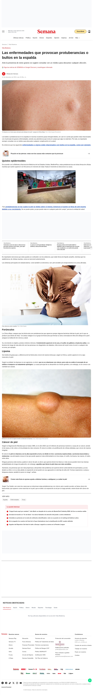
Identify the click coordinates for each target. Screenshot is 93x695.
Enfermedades (15, 499)
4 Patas (11, 658)
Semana (4, 44)
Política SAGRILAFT (41, 651)
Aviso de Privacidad (8, 687)
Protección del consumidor (63, 638)
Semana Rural (26, 648)
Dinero (11, 645)
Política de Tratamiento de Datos (44, 641)
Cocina (24, 651)
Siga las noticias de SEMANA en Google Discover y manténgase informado (28, 67)
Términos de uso (40, 638)
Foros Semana (26, 641)
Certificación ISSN (40, 655)
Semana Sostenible (27, 658)
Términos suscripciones (42, 645)
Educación (25, 638)
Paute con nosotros (80, 652)
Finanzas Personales (28, 645)
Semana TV (12, 641)
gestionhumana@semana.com (64, 656)
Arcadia (11, 648)
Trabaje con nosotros (81, 648)
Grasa (23, 499)
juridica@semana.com (61, 649)
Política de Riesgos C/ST (42, 648)
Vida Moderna (13, 44)
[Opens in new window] (6, 683)
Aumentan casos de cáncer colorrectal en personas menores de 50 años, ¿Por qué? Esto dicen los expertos (14, 246)
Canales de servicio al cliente (83, 645)
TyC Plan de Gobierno (41, 658)
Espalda (5, 499)
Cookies (77, 655)
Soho (10, 651)
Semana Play (12, 638)
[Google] (2, 683)
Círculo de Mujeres (27, 655)
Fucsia (11, 655)
